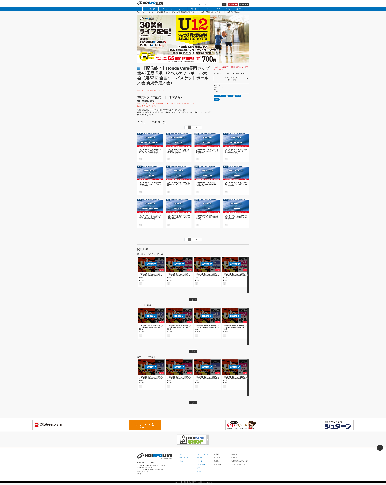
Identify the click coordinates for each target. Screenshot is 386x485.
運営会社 (217, 454)
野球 (218, 9)
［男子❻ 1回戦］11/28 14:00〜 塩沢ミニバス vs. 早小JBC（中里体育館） (178, 184)
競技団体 (217, 461)
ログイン (243, 4)
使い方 (238, 9)
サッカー (182, 9)
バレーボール (206, 9)
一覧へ (192, 300)
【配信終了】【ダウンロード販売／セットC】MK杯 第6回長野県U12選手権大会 (179, 275)
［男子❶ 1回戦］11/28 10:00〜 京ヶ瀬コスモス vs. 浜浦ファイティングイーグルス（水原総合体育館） (150, 151)
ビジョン (217, 457)
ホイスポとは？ (150, 9)
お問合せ (234, 454)
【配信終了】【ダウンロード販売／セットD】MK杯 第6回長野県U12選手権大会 (151, 275)
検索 (224, 4)
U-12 (230, 96)
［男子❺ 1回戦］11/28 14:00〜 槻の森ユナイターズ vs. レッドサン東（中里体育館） (150, 184)
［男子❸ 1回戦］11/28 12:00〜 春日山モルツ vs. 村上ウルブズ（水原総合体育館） (207, 151)
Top (138, 12)
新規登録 (232, 4)
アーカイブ (217, 91)
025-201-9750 (145, 469)
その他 (228, 9)
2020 (216, 99)
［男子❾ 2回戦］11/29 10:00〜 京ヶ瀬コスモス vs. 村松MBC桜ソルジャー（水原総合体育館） (150, 217)
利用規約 (234, 457)
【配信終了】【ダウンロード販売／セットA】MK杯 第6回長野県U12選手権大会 (235, 275)
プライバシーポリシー (238, 464)
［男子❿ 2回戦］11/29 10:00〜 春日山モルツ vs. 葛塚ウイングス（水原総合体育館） (178, 217)
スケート (193, 9)
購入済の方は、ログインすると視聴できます (230, 73)
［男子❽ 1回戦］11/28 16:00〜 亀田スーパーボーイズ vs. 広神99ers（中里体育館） (236, 184)
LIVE (215, 89)
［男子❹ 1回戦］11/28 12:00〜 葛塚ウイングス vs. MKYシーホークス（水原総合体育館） (236, 151)
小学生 (238, 96)
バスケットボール (167, 9)
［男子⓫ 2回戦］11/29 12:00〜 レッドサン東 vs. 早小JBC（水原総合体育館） (207, 217)
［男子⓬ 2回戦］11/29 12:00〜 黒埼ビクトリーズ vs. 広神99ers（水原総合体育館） (236, 217)
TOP (180, 454)
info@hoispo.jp (142, 474)
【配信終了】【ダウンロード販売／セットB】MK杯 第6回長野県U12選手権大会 (207, 275)
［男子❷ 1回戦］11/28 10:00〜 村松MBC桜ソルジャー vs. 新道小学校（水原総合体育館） (178, 151)
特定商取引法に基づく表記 (239, 461)
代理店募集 (217, 464)
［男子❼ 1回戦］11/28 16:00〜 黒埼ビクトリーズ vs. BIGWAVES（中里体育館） (207, 184)
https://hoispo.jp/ (142, 472)
